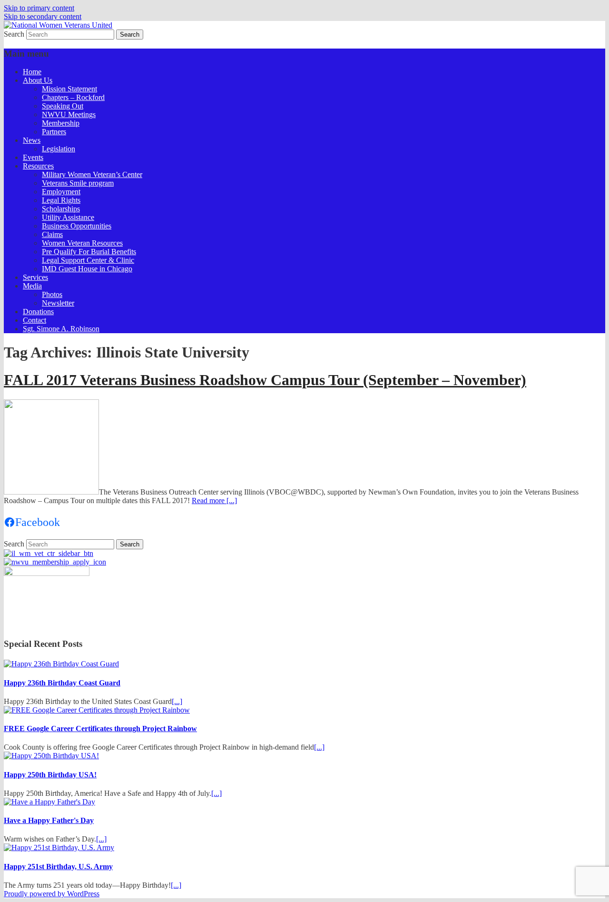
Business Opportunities (76, 226)
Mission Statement (69, 89)
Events (33, 157)
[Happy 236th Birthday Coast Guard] (61, 664)
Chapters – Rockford (73, 97)
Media (32, 286)
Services (35, 277)
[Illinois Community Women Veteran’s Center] (48, 553)
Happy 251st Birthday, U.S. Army (58, 866)
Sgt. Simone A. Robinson (61, 329)
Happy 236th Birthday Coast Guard (62, 683)
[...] (177, 701)
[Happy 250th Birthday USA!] (51, 756)
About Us (37, 80)
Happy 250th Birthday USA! (50, 775)
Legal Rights (61, 200)
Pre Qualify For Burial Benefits (89, 252)
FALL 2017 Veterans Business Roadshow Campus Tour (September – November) (265, 379)
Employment (61, 192)
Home (32, 72)
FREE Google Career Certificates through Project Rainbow (100, 728)
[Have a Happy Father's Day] (49, 802)
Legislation (58, 149)
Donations (38, 311)
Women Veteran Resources (82, 243)
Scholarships (61, 209)
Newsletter (58, 303)
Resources (38, 166)
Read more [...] (214, 500)
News (31, 140)
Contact (34, 320)
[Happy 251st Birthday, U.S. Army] (59, 847)
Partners (54, 132)
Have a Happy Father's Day (49, 820)
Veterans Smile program (78, 183)
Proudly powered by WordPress (51, 894)
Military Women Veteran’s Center (92, 174)
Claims (52, 234)
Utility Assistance (68, 217)
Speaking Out (62, 106)
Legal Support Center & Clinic (88, 260)
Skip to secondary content (42, 16)
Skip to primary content (39, 8)
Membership (60, 123)
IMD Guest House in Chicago (87, 269)
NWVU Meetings (69, 114)
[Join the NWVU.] (55, 562)
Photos (52, 294)
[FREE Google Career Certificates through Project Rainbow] (97, 710)
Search (14, 34)
